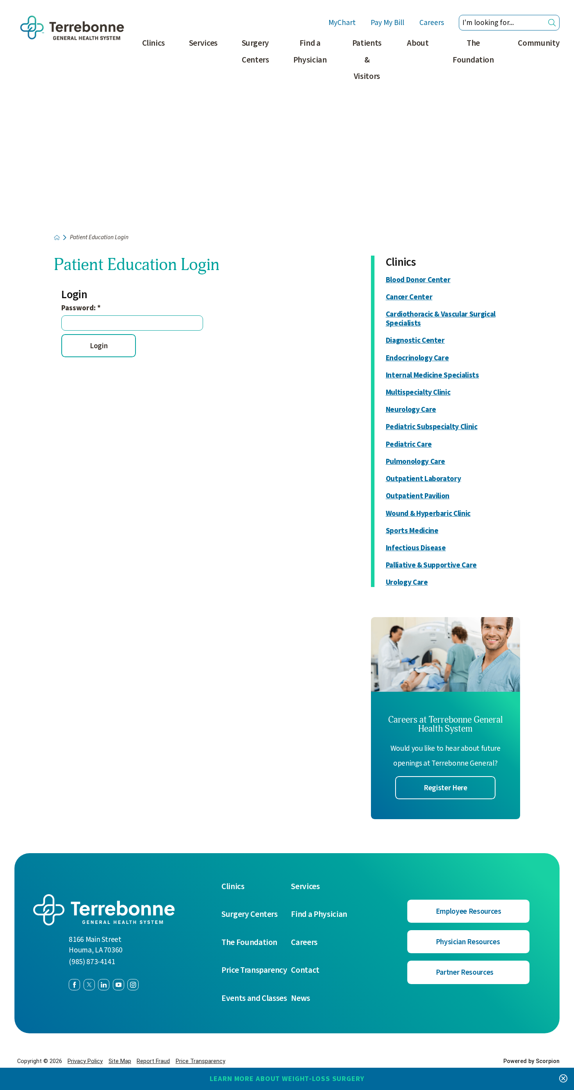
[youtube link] (118, 984)
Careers (431, 22)
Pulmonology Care (415, 461)
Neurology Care (411, 409)
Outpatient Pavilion (417, 496)
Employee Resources (468, 911)
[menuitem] (153, 64)
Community (539, 43)
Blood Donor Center (418, 280)
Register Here (445, 787)
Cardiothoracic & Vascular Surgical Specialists (441, 319)
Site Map (120, 1061)
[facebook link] (74, 984)
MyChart (342, 22)
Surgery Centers (255, 51)
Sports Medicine (412, 530)
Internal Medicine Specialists (432, 375)
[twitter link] (89, 984)
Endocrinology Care (417, 358)
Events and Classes (254, 998)
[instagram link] (133, 984)
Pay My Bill (387, 22)
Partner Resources (465, 972)
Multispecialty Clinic (418, 392)
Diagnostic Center (415, 340)
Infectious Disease (416, 548)
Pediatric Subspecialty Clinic (432, 426)
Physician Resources (468, 941)
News (300, 998)
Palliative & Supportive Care (431, 565)
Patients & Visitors (366, 59)
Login (98, 345)
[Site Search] (552, 23)
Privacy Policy (85, 1061)
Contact (305, 970)
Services (203, 43)
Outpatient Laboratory (423, 478)
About (417, 43)
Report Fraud (153, 1061)
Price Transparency (254, 970)
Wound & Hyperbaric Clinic (428, 513)
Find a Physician (310, 51)
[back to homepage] (57, 237)
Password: (81, 308)
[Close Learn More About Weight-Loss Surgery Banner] (563, 1078)
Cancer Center (409, 297)
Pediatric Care (409, 444)
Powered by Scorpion (531, 1061)
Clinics (153, 43)
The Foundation (473, 51)
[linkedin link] (103, 984)
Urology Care (407, 582)
